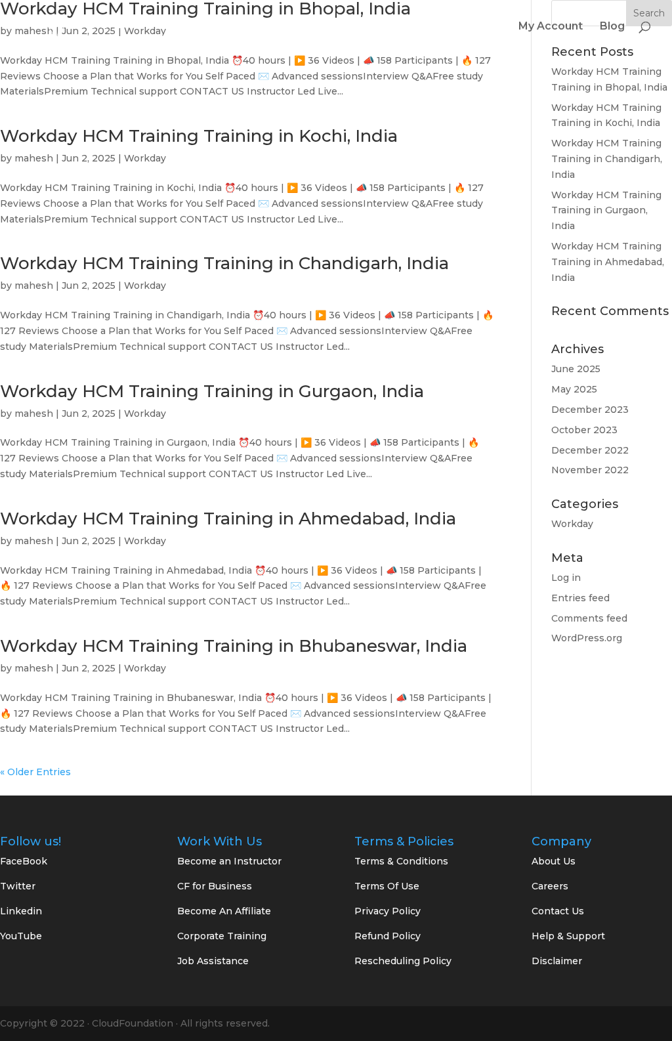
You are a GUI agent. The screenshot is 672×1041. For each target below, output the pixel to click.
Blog (612, 27)
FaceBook (23, 861)
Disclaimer (557, 961)
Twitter (17, 886)
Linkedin (21, 911)
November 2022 (590, 470)
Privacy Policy (387, 911)
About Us (554, 861)
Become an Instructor (229, 861)
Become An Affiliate (224, 911)
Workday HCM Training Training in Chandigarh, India (224, 263)
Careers (550, 886)
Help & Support (568, 936)
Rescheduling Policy (403, 961)
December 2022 (590, 450)
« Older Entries (35, 772)
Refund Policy (387, 936)
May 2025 (574, 389)
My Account (550, 27)
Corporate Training (221, 936)
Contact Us (558, 911)
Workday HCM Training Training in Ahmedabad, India (228, 518)
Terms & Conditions (401, 861)
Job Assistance (213, 961)
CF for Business (214, 886)
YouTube (21, 936)
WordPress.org (586, 638)
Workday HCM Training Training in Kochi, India (199, 135)
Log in (566, 578)
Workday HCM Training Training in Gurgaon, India (212, 391)
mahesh (33, 158)
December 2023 (590, 409)
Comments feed (589, 618)
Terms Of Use (386, 886)
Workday (145, 158)
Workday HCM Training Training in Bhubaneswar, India (233, 645)
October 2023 (584, 430)
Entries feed (580, 598)
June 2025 (575, 369)
